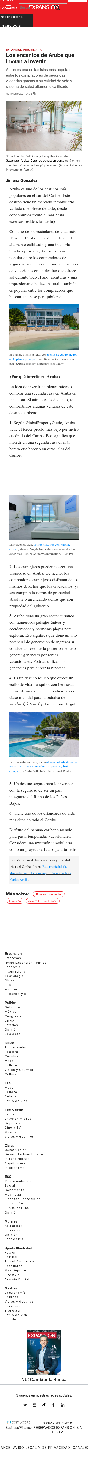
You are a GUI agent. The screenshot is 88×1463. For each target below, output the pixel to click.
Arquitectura (15, 1163)
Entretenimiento (18, 1118)
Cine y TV (13, 1127)
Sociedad (13, 1034)
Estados (11, 1025)
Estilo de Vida (16, 1315)
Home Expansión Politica (25, 962)
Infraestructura (17, 1158)
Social (10, 1185)
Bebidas (12, 1297)
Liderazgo (13, 1230)
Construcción (16, 1150)
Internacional (12, 17)
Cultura (11, 1074)
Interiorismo (15, 1168)
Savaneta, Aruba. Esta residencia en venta (35, 160)
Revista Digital (17, 1279)
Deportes (12, 1123)
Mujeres (7, 51)
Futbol (10, 1252)
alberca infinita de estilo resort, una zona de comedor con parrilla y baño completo (43, 766)
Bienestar (13, 1310)
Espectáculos (16, 1047)
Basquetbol (14, 1266)
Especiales (14, 1239)
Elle (8, 1083)
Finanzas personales (48, 894)
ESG (3, 42)
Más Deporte (15, 1270)
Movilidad (13, 1194)
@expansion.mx (44, 1404)
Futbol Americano (19, 1261)
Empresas (13, 958)
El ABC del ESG (17, 1208)
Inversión (15, 901)
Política (11, 1002)
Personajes (14, 1306)
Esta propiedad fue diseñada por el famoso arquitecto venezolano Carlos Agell (40, 873)
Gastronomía (15, 1292)
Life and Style (13, 60)
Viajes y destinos (19, 1301)
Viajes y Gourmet (19, 1070)
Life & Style (14, 1109)
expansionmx (28, 1405)
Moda (9, 1060)
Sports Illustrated (18, 1248)
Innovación (14, 1203)
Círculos (12, 1056)
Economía (13, 967)
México (11, 1011)
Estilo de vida (16, 1101)
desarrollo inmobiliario (42, 901)
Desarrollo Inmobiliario (24, 1154)
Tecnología (10, 25)
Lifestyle (12, 1275)
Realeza (11, 1052)
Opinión (11, 1029)
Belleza (11, 1065)
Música (10, 1132)
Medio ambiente (18, 1181)
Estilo (9, 1114)
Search (57, 7)
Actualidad (14, 1226)
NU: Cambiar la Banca (44, 1379)
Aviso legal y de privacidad (41, 1447)
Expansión (13, 953)
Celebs (11, 1096)
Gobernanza (15, 1190)
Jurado (10, 1319)
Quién (9, 1043)
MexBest (12, 1288)
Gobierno (12, 1007)
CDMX (10, 1020)
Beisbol (11, 1257)
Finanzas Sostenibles (23, 1199)
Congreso (13, 1016)
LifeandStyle (15, 994)
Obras (5, 34)
